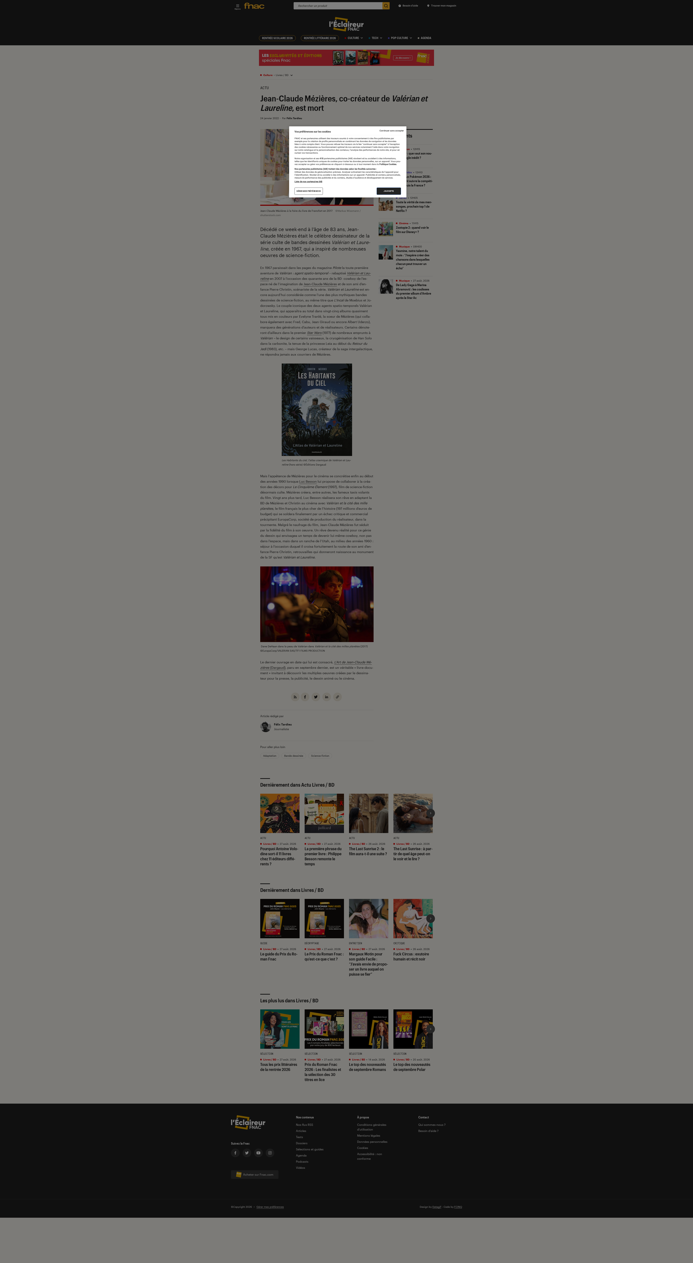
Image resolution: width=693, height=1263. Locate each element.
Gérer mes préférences (309, 191)
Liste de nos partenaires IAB (308, 181)
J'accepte (389, 191)
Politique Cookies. (388, 164)
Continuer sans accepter (392, 130)
